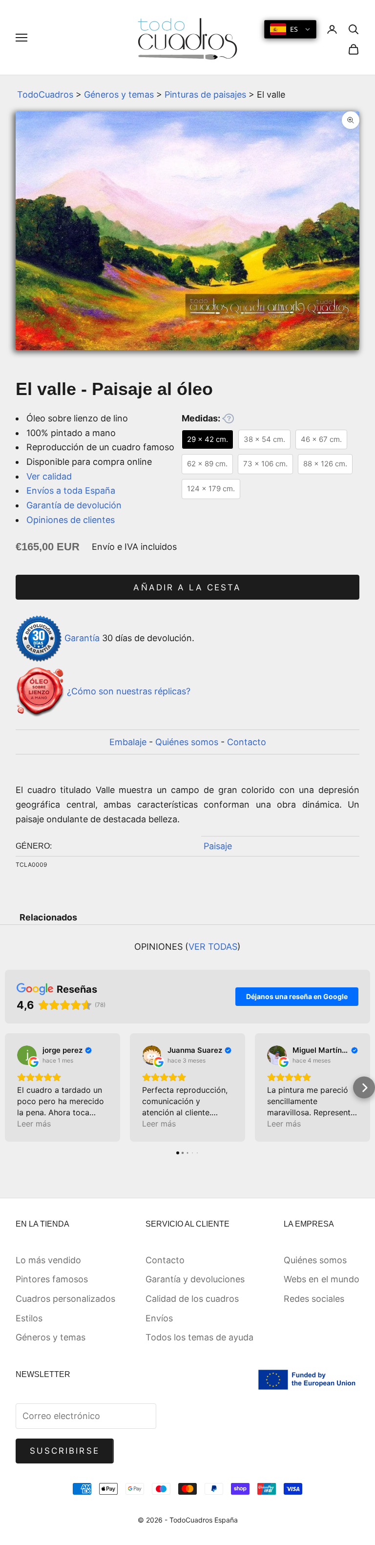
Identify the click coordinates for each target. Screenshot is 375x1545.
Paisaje (218, 846)
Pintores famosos (52, 1279)
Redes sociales (314, 1299)
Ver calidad (49, 476)
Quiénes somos (186, 742)
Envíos (159, 1318)
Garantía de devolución (74, 505)
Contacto (246, 742)
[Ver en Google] (27, 1055)
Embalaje (127, 742)
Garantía (82, 638)
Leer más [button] (34, 1123)
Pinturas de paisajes (205, 94)
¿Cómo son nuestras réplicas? (128, 691)
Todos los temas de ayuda (199, 1337)
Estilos (29, 1318)
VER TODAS (212, 946)
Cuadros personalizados (65, 1299)
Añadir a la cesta (187, 587)
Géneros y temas (119, 94)
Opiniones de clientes (70, 520)
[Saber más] (228, 418)
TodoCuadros (45, 94)
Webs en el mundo (321, 1279)
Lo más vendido (48, 1260)
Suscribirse (65, 1451)
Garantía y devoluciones (195, 1279)
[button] (11, 1088)
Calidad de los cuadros (192, 1299)
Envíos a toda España (70, 490)
